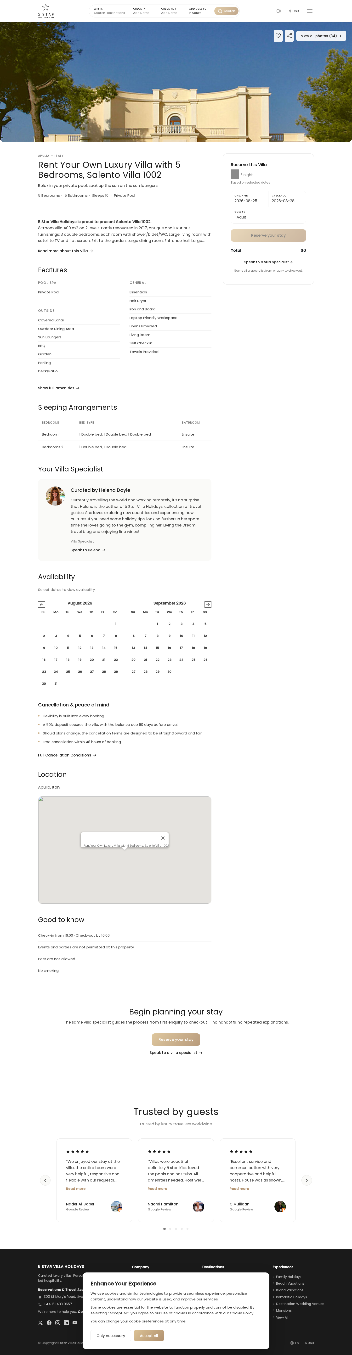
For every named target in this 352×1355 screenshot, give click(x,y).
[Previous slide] (45, 1180)
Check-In (241, 195)
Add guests (197, 9)
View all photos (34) (321, 36)
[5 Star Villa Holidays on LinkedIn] (66, 1322)
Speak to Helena (86, 550)
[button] (278, 11)
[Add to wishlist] (278, 36)
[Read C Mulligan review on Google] (241, 1151)
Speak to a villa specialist (268, 262)
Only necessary (111, 1335)
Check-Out (280, 195)
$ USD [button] (294, 11)
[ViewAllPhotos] (176, 82)
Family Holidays (288, 1276)
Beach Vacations (290, 1283)
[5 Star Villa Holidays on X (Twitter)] (40, 1322)
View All (282, 1317)
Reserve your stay (176, 1039)
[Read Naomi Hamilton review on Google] (159, 1151)
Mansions (284, 1310)
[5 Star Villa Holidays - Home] (46, 11)
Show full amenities (56, 388)
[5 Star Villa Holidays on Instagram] (57, 1322)
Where (98, 9)
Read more (75, 1188)
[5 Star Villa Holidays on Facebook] (49, 1322)
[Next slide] (306, 1180)
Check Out (168, 9)
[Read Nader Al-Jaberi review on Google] (77, 1151)
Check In (139, 9)
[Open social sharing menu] (289, 36)
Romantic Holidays (291, 1297)
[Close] (163, 838)
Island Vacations (289, 1290)
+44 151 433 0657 (58, 1304)
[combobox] (200, 13)
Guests (239, 211)
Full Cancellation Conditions (64, 755)
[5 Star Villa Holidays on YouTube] (75, 1322)
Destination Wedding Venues (300, 1303)
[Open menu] (309, 11)
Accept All (149, 1335)
